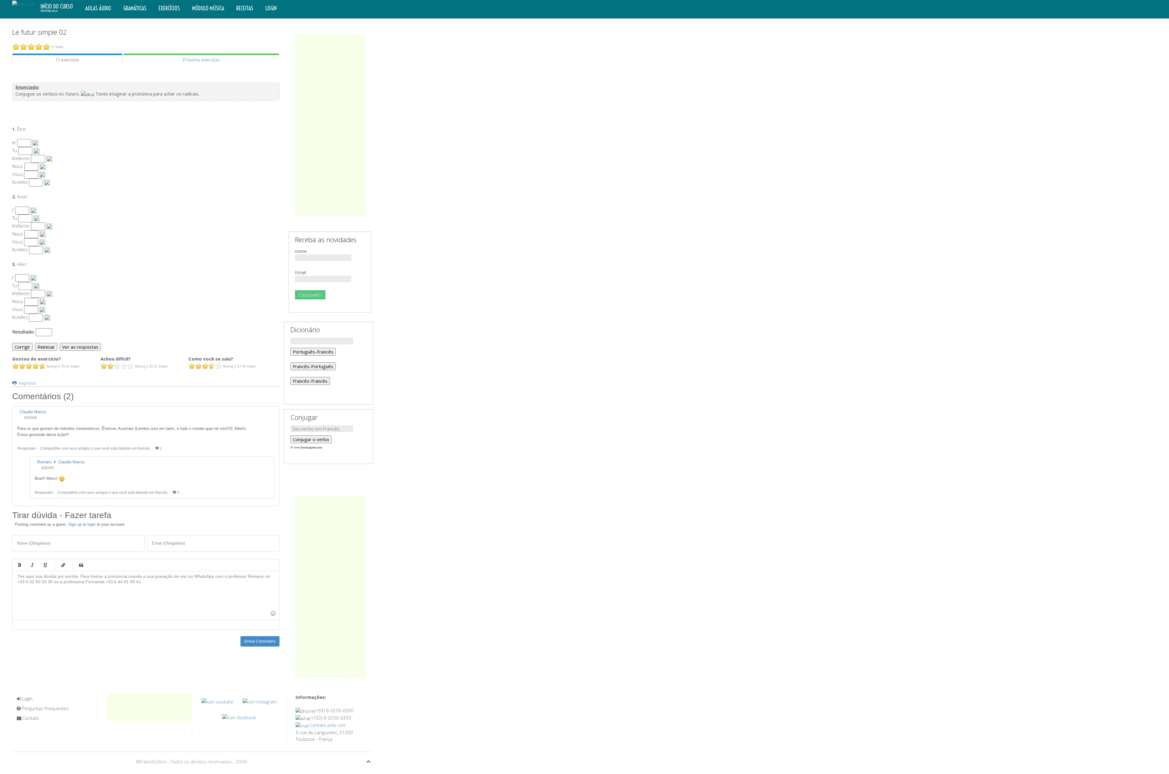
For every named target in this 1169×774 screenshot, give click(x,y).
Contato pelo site (327, 725)
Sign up (75, 524)
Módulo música (208, 8)
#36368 (30, 418)
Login (271, 8)
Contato (30, 718)
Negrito (19, 565)
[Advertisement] (330, 125)
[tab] (67, 60)
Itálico (32, 565)
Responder (26, 448)
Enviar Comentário (260, 641)
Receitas (244, 8)
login (91, 524)
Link (63, 565)
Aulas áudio (98, 8)
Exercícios (169, 8)
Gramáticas (134, 8)
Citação (81, 565)
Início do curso (56, 8)
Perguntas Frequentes (45, 708)
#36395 (47, 468)
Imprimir (27, 383)
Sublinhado (45, 565)
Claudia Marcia (71, 462)
